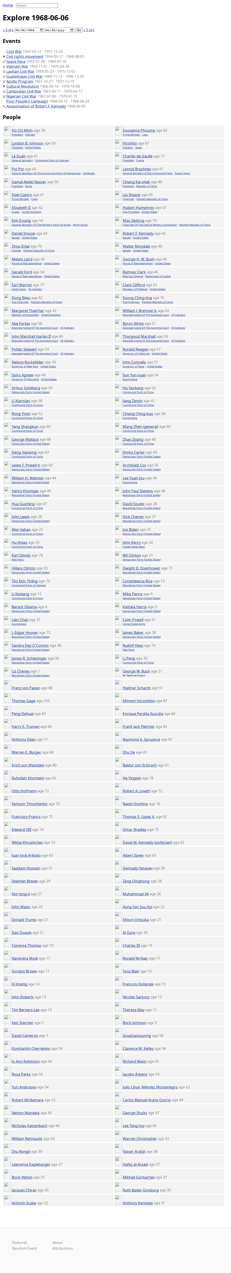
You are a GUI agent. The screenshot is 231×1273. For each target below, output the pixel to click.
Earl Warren (22, 284)
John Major (21, 906)
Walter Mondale (136, 246)
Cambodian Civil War (24, 91)
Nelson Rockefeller (28, 362)
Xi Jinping (19, 984)
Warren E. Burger (26, 752)
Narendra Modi (25, 958)
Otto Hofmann (24, 790)
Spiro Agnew (22, 375)
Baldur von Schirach (140, 765)
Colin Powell (133, 619)
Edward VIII (21, 829)
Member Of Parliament (25, 314)
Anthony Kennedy (138, 1202)
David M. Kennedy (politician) (147, 842)
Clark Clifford (134, 284)
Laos (145, 134)
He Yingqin (132, 778)
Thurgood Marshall (139, 336)
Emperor (128, 147)
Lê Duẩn (19, 156)
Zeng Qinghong (136, 881)
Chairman (128, 199)
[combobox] (35, 5)
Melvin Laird (22, 259)
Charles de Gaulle (137, 156)
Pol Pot (18, 168)
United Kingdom (31, 211)
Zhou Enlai (21, 246)
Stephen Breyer (25, 881)
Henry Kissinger (25, 490)
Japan (138, 147)
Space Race (15, 61)
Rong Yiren (21, 413)
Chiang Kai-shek (136, 181)
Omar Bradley (134, 829)
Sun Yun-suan (134, 375)
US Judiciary (35, 289)
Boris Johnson (134, 1022)
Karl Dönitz (21, 555)
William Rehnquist (27, 1138)
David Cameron (25, 1035)
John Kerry (132, 542)
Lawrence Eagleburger (31, 1164)
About (57, 1242)
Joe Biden (131, 529)
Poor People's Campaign (27, 101)
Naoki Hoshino (135, 803)
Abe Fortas (21, 323)
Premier (16, 250)
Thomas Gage (23, 700)
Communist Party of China (138, 392)
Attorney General (133, 276)
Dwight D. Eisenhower (141, 568)
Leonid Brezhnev (137, 168)
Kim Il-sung (21, 220)
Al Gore (129, 932)
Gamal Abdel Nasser (29, 181)
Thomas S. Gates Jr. (139, 816)
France (140, 160)
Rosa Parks (21, 1074)
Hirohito (130, 143)
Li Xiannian (21, 400)
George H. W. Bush (139, 259)
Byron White (133, 323)
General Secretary (22, 160)
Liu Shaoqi (131, 194)
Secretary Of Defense (135, 289)
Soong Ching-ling (137, 297)
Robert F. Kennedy (138, 233)
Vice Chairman (20, 302)
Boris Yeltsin (22, 1177)
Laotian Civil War (20, 71)
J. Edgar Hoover (25, 632)
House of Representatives (27, 263)
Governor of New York (25, 366)
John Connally (134, 362)
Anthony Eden (24, 739)
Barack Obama (24, 606)
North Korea (80, 224)
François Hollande (138, 984)
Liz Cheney (21, 671)
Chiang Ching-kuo (138, 413)
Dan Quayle (22, 932)
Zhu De (129, 752)
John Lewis (21, 516)
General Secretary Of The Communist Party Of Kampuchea (46, 173)
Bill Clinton (132, 555)
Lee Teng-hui (133, 1125)
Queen (16, 211)
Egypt (28, 186)
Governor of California (136, 353)
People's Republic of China (152, 199)
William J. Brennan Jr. (140, 310)
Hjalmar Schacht (137, 687)
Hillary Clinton (24, 568)
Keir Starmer (22, 1022)
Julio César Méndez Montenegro (150, 1087)
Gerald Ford (22, 272)
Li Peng (129, 658)
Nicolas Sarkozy (136, 996)
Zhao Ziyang (133, 439)
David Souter (134, 503)
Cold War (14, 51)
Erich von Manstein (28, 765)
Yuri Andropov (24, 1087)
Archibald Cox (134, 465)
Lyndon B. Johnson (27, 143)
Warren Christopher (140, 1138)
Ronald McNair (135, 958)
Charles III (131, 945)
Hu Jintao (19, 542)
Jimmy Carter (134, 452)
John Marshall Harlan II (31, 336)
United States (33, 147)
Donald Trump (24, 919)
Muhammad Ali (136, 893)
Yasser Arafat (134, 1151)
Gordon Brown (24, 971)
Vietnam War (17, 66)
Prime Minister (131, 134)
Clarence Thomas (26, 945)
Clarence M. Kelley (138, 1048)
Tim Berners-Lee (25, 1009)
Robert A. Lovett (136, 790)
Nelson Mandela (25, 1112)
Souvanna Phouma (139, 130)
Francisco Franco (26, 816)
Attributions (62, 1248)
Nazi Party (18, 559)
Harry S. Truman (25, 726)
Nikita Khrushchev (27, 842)
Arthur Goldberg (26, 387)
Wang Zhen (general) (140, 426)
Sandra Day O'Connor (30, 645)
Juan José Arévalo (26, 855)
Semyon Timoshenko (30, 803)
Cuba (34, 199)
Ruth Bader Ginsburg (141, 1190)
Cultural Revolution (22, 86)
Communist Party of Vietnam (52, 160)
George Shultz (135, 1112)
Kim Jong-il (21, 893)
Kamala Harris (135, 606)
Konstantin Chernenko (31, 1048)
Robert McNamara (27, 1099)
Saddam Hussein (26, 868)
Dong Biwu (21, 297)
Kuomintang (130, 379)
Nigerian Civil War (21, 96)
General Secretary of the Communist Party (148, 173)
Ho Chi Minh (22, 130)
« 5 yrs (8, 29)
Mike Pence (132, 593)
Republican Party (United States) (30, 482)
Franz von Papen (26, 687)
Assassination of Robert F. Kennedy (36, 106)
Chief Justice (19, 289)
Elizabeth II (21, 207)
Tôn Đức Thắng (25, 581)
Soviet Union (182, 173)
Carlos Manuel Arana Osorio (147, 1099)
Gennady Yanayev (138, 868)
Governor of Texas (133, 366)
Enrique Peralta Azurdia (143, 713)
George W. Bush (136, 671)
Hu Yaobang (133, 387)
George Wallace (25, 439)
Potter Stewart (24, 349)
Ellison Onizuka (136, 919)
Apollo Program (19, 81)
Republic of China (146, 186)
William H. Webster (28, 478)
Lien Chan (20, 619)
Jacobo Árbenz (135, 1074)
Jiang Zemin (133, 400)
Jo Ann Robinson (26, 1061)
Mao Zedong (133, 220)
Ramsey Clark (134, 272)
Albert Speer (133, 855)
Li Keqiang (20, 593)
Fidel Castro (22, 194)
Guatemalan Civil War (24, 76)
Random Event (24, 1248)
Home (8, 5)
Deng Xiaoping (24, 452)
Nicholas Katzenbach (29, 1125)
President (17, 134)
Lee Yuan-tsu (134, 478)
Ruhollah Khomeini (28, 778)
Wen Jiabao (21, 529)
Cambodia (89, 173)
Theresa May (134, 1009)
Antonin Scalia (24, 1202)
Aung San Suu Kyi (137, 906)
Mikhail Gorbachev (139, 1177)
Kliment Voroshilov (139, 700)
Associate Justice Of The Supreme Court (146, 314)
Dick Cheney (133, 516)
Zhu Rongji (21, 1151)
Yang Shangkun (25, 426)
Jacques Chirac (24, 1190)
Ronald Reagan (135, 349)
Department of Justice (158, 276)
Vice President (131, 211)
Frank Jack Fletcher (139, 726)
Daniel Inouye (23, 233)
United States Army (134, 624)
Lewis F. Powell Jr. (26, 465)
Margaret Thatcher (28, 310)
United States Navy (134, 546)
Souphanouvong (137, 1035)
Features (19, 1242)
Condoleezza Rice (137, 581)
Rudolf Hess (133, 645)
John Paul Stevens (138, 490)
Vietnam (30, 134)
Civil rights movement (25, 56)
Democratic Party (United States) (31, 392)
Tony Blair (131, 971)
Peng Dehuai (23, 713)
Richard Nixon (135, 1061)
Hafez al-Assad (135, 1164)
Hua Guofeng (23, 503)
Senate (16, 237)
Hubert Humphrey (138, 207)
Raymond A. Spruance (141, 739)
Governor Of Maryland (25, 379)
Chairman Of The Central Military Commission (150, 224)
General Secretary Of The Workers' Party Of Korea (41, 224)
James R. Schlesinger (29, 658)
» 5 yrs (88, 29)
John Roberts (23, 996)
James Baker (133, 632)
